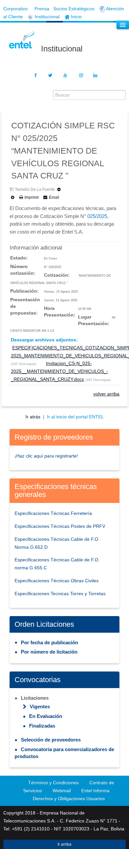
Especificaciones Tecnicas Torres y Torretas (60, 593)
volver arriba (106, 393)
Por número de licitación (49, 652)
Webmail (62, 790)
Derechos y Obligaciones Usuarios (69, 798)
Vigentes (40, 706)
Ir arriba (64, 844)
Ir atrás (33, 416)
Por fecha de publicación (49, 642)
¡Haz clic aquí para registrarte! (46, 456)
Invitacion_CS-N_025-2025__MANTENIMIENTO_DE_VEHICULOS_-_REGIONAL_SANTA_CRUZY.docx (59, 371)
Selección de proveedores (51, 740)
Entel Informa (95, 790)
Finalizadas (42, 726)
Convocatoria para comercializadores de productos (64, 752)
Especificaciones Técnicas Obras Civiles (57, 580)
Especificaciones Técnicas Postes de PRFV (60, 526)
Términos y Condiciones (53, 782)
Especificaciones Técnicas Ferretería (53, 513)
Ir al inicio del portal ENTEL (75, 416)
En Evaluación (45, 716)
